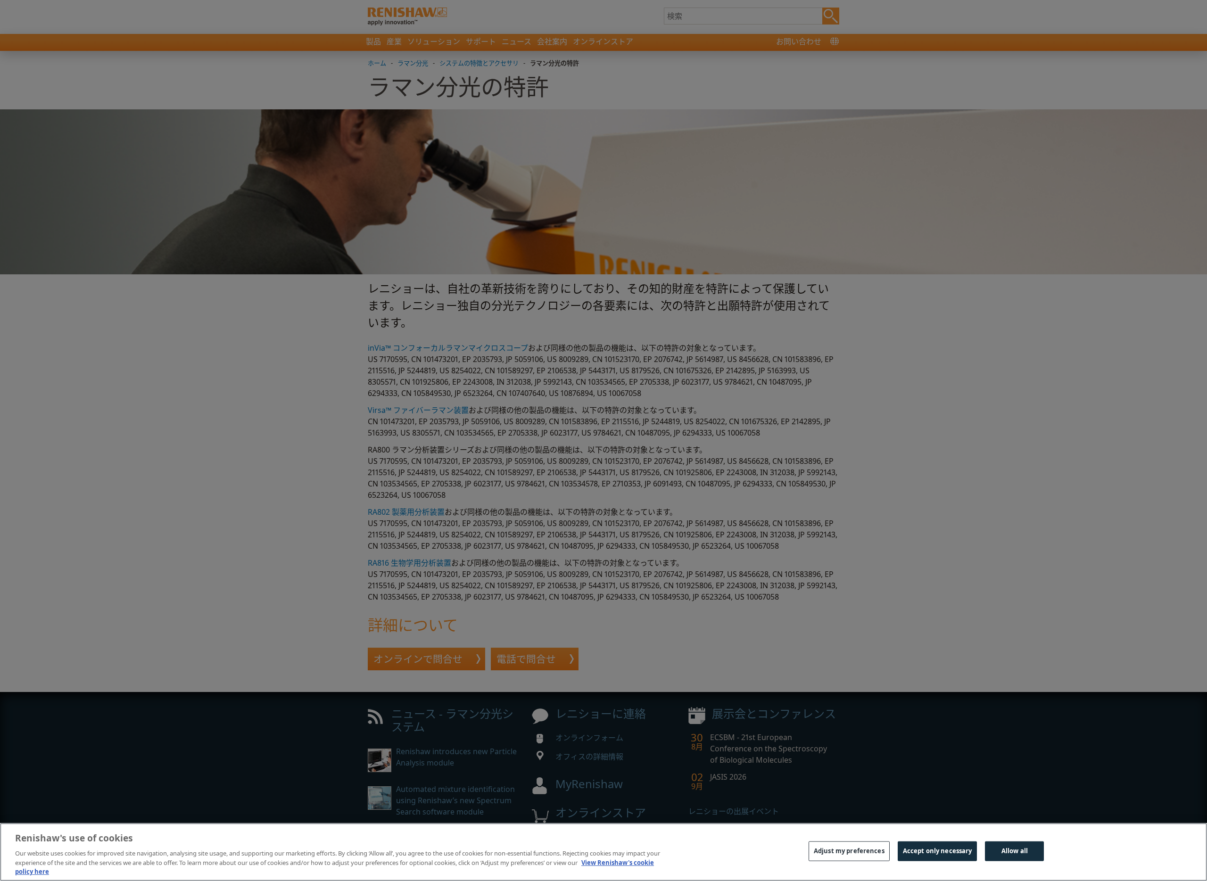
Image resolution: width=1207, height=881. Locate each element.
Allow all (1014, 851)
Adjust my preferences (849, 851)
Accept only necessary (937, 851)
